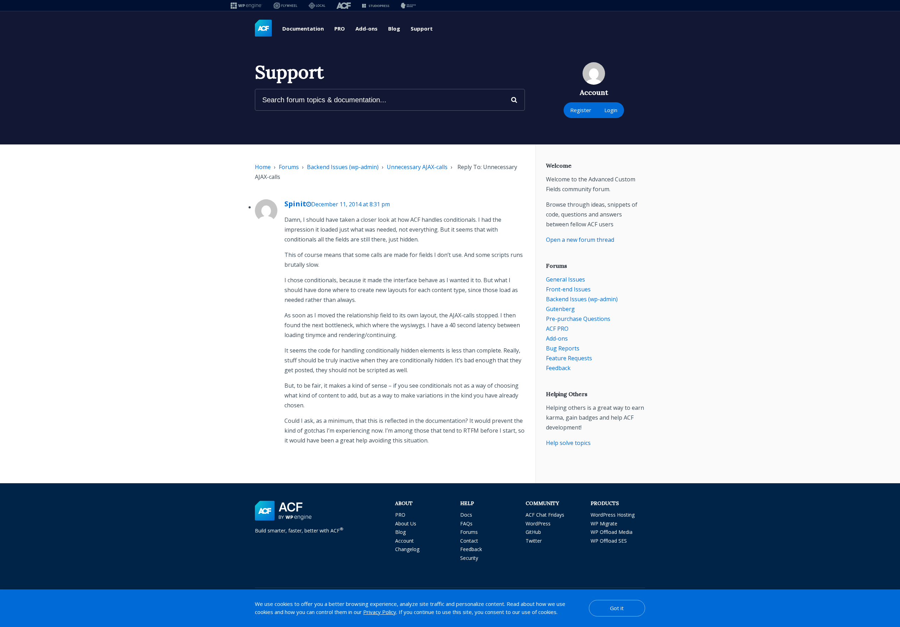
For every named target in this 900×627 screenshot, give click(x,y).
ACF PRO (557, 328)
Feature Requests (569, 358)
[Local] (317, 5)
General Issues (565, 279)
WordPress (538, 523)
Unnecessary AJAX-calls (417, 167)
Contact (469, 540)
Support (422, 28)
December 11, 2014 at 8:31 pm (350, 204)
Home (263, 167)
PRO (339, 28)
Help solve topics (568, 443)
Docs (466, 514)
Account (404, 540)
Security (469, 558)
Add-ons (366, 28)
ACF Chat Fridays (545, 514)
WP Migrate (604, 523)
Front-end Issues (568, 289)
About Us (405, 523)
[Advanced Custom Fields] (263, 28)
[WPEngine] (246, 5)
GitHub (533, 532)
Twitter (534, 540)
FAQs (466, 523)
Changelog (407, 549)
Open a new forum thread (580, 240)
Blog (394, 28)
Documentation (303, 28)
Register (580, 110)
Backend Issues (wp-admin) (343, 167)
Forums (289, 167)
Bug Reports (562, 348)
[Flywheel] (285, 5)
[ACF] (343, 5)
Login (610, 110)
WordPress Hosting (613, 514)
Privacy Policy (379, 611)
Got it (617, 608)
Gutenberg (560, 309)
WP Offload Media (611, 532)
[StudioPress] (375, 5)
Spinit (295, 203)
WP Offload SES (609, 540)
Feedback (558, 368)
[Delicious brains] (408, 5)
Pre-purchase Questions (578, 319)
